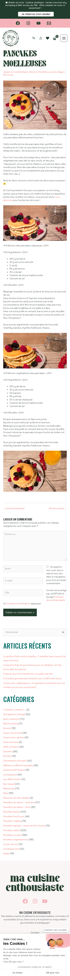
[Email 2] (49, 23)
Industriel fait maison (14, 770)
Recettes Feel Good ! (14, 816)
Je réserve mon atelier (36, 14)
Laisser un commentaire (15, 72)
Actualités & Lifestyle (14, 714)
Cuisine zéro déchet (13, 737)
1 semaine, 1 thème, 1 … (14, 709)
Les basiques (10, 774)
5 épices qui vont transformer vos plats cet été (27, 673)
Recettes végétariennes (15, 839)
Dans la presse (10, 742)
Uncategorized (11, 849)
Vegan (60, 72)
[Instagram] (28, 23)
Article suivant (57, 508)
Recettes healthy (12, 821)
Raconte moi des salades (16, 798)
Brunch (33, 72)
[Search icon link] (33, 38)
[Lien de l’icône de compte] (40, 38)
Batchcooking (10, 723)
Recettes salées (11, 830)
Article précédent (14, 508)
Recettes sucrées (47, 72)
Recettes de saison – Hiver (17, 807)
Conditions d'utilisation (18, 603)
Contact (35, 932)
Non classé (8, 784)
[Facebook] (18, 23)
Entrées (7, 756)
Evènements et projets (15, 760)
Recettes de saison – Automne (19, 802)
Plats (5, 793)
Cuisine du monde (12, 733)
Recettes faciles (11, 811)
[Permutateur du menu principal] (64, 38)
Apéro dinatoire (11, 719)
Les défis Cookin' (12, 779)
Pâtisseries (8, 788)
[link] (47, 38)
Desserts (8, 751)
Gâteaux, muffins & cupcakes (18, 765)
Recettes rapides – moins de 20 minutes (24, 825)
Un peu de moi (10, 844)
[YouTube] (39, 23)
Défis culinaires (11, 746)
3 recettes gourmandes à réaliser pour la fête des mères (32, 678)
